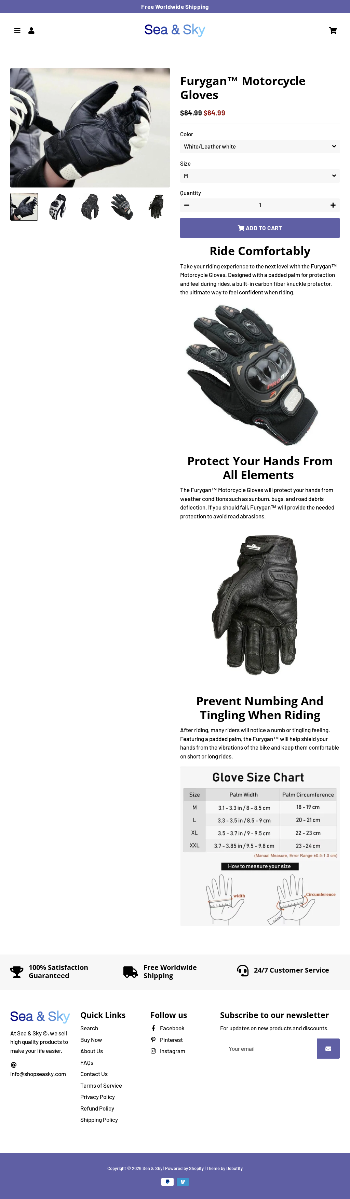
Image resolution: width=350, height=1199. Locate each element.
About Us (91, 1050)
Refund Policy (97, 1108)
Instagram (172, 1050)
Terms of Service (101, 1085)
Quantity (190, 192)
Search (89, 1027)
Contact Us (94, 1073)
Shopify (196, 1168)
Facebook (172, 1027)
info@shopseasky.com (38, 1073)
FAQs (86, 1062)
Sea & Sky (152, 1168)
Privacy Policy (97, 1096)
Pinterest (171, 1039)
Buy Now (91, 1039)
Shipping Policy (99, 1119)
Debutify (234, 1168)
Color (186, 133)
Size (185, 163)
